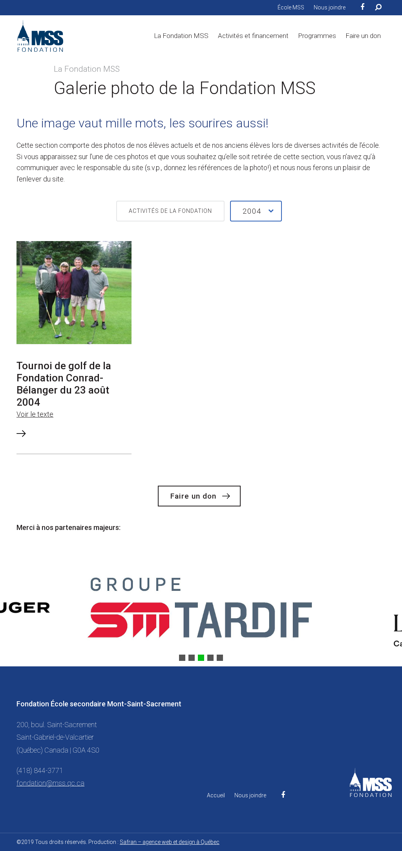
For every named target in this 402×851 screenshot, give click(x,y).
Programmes (317, 36)
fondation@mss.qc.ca (50, 783)
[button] (182, 658)
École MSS (291, 7)
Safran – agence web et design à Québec (169, 842)
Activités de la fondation (170, 211)
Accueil (216, 795)
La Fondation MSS (181, 36)
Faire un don (363, 36)
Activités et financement (253, 36)
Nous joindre (329, 7)
